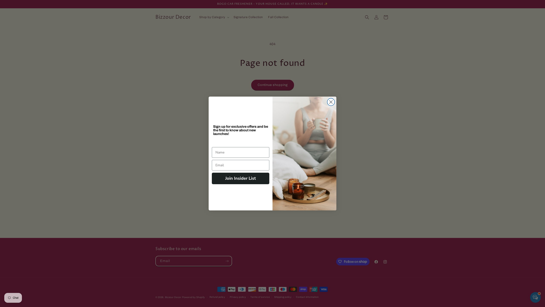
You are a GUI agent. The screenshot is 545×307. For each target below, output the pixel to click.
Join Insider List (240, 178)
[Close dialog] (331, 102)
